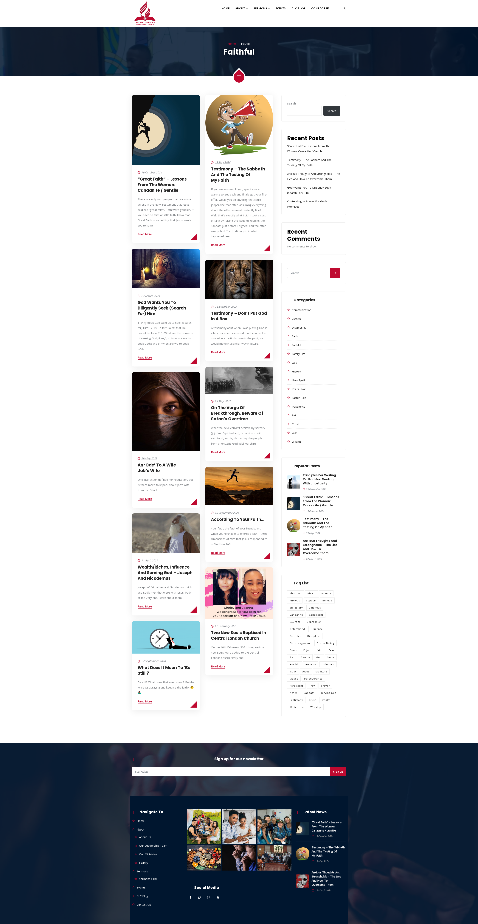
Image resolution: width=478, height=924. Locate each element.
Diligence (317, 629)
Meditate (321, 671)
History (297, 371)
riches (294, 692)
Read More (145, 234)
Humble (294, 664)
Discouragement (300, 643)
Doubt (293, 650)
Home (225, 8)
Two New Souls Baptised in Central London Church (238, 635)
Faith (295, 336)
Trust (295, 424)
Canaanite (296, 614)
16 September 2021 (227, 513)
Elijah (307, 650)
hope (331, 657)
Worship (315, 707)
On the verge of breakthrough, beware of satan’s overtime (237, 413)
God (294, 362)
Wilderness (297, 707)
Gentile (305, 657)
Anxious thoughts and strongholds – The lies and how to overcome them (320, 547)
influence (328, 664)
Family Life (298, 354)
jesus (306, 671)
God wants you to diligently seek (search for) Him (162, 308)
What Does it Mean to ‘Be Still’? (164, 670)
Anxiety (326, 593)
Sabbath (309, 692)
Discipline (313, 636)
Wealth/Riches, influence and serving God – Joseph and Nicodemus (165, 572)
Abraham (295, 593)
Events (281, 8)
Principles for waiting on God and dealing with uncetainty (319, 479)
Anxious (295, 600)
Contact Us (320, 8)
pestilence (298, 406)
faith (319, 650)
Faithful (296, 345)
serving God (328, 692)
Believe (327, 600)
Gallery (143, 863)
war (294, 433)
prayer (325, 685)
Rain (294, 415)
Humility (310, 664)
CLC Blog (298, 8)
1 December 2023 (226, 306)
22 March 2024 (150, 296)
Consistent (316, 614)
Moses (294, 678)
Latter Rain (299, 398)
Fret (292, 657)
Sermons (260, 8)
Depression (314, 621)
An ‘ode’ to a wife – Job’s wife (159, 468)
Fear (331, 650)
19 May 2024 (222, 162)
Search (291, 103)
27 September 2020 (153, 661)
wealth (296, 441)
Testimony (296, 700)
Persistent (296, 685)
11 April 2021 (149, 560)
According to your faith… (237, 519)
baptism (311, 600)
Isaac (293, 671)
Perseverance (313, 678)
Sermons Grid (148, 879)
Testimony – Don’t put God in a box (239, 316)
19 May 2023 (222, 401)
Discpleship (299, 327)
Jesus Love (299, 389)
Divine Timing (325, 643)
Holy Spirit (298, 380)
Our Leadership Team (153, 845)
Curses (296, 319)
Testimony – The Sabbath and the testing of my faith (238, 174)
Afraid (311, 593)
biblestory (296, 607)
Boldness (315, 607)
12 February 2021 (225, 626)
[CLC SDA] (144, 13)
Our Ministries (148, 854)
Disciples (295, 636)
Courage (295, 621)
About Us (145, 837)
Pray (312, 685)
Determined (297, 629)
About (240, 8)
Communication (301, 310)
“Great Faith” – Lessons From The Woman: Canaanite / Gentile (162, 184)
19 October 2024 (151, 172)
